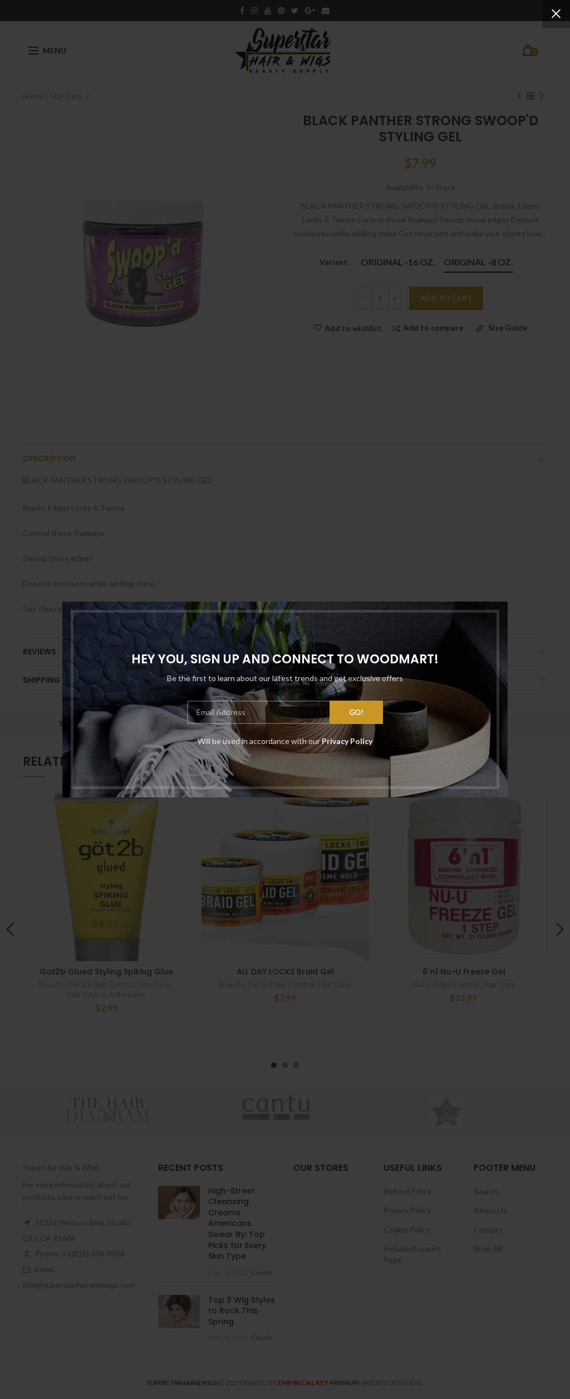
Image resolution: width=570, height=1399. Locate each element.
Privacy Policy (347, 741)
